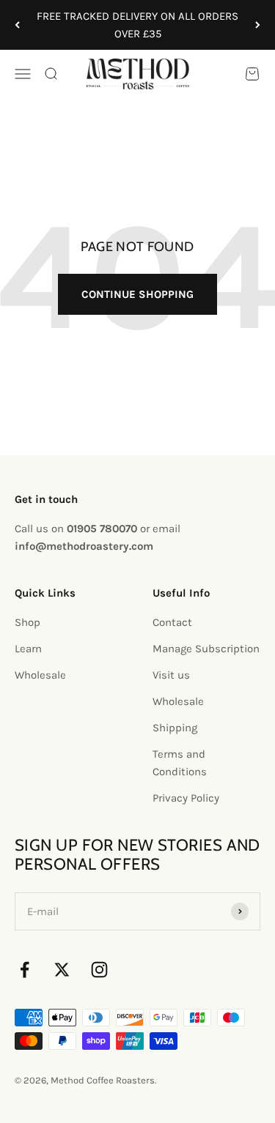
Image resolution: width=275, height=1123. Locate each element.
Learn (28, 648)
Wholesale (40, 675)
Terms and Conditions (180, 762)
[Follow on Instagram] (99, 970)
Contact (172, 622)
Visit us (171, 675)
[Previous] (17, 24)
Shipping (175, 727)
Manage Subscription (206, 648)
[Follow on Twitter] (62, 970)
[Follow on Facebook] (24, 970)
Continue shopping (137, 294)
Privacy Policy (186, 798)
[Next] (257, 24)
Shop (27, 622)
